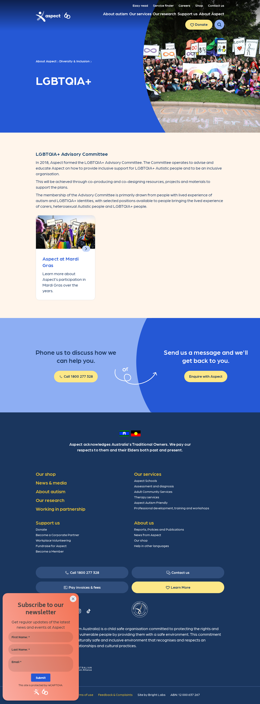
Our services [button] (140, 13)
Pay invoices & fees (85, 587)
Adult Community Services (153, 491)
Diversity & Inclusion (74, 61)
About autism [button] (115, 13)
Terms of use (83, 694)
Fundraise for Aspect (51, 546)
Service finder (163, 5)
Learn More (180, 587)
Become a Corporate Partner (57, 535)
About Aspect (46, 61)
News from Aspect (147, 535)
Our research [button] (164, 13)
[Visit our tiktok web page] (88, 611)
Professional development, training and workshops (171, 508)
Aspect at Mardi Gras (60, 261)
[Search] (219, 24)
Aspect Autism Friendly (151, 502)
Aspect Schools (145, 480)
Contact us (216, 5)
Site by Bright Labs (152, 694)
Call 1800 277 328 (78, 376)
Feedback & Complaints (115, 694)
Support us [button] (187, 13)
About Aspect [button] (211, 13)
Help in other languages (151, 546)
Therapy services (146, 497)
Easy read (140, 5)
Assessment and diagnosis (154, 486)
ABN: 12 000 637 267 (185, 694)
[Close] (73, 599)
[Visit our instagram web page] (79, 611)
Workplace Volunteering (53, 540)
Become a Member (50, 551)
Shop (199, 5)
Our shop (141, 540)
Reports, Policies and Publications (159, 529)
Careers (184, 5)
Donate (201, 24)
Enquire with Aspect (205, 376)
